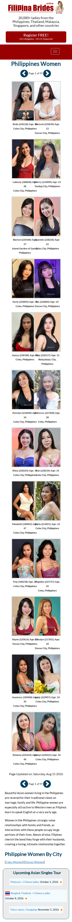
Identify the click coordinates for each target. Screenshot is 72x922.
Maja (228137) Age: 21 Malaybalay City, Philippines (47, 360)
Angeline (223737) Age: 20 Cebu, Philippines (47, 586)
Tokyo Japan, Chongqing (23, 909)
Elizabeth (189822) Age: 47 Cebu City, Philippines (25, 528)
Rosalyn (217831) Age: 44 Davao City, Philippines (47, 644)
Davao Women (34, 862)
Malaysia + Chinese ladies (25, 881)
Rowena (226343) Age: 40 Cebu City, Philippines (25, 759)
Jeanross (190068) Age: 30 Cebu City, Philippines (25, 702)
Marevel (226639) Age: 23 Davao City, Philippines (47, 128)
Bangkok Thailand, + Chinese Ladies (30, 893)
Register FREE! (36, 36)
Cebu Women (14, 862)
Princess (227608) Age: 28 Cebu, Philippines (47, 417)
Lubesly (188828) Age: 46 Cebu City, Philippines (25, 186)
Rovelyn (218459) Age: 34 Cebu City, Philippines (24, 417)
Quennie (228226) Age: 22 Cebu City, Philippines (47, 244)
